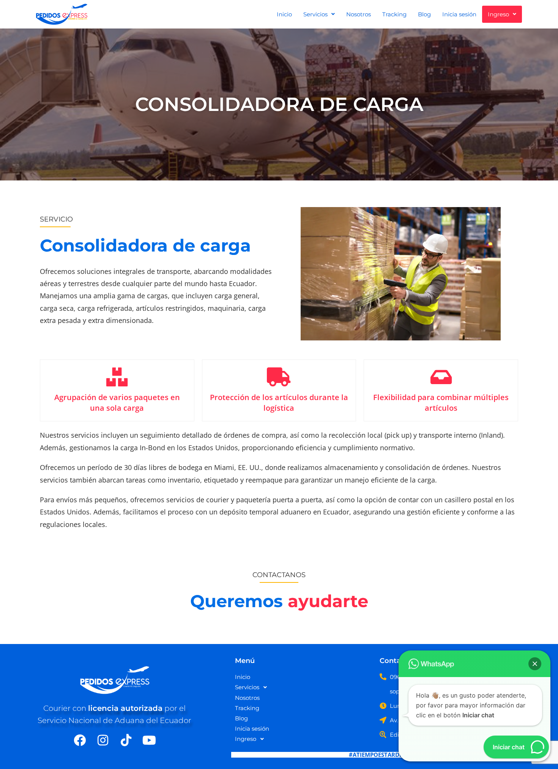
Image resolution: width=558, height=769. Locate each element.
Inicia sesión (459, 14)
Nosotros (358, 14)
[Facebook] (80, 740)
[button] (319, 14)
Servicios (315, 14)
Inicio (284, 14)
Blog (424, 14)
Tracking (394, 14)
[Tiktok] (126, 740)
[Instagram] (103, 740)
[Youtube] (149, 740)
